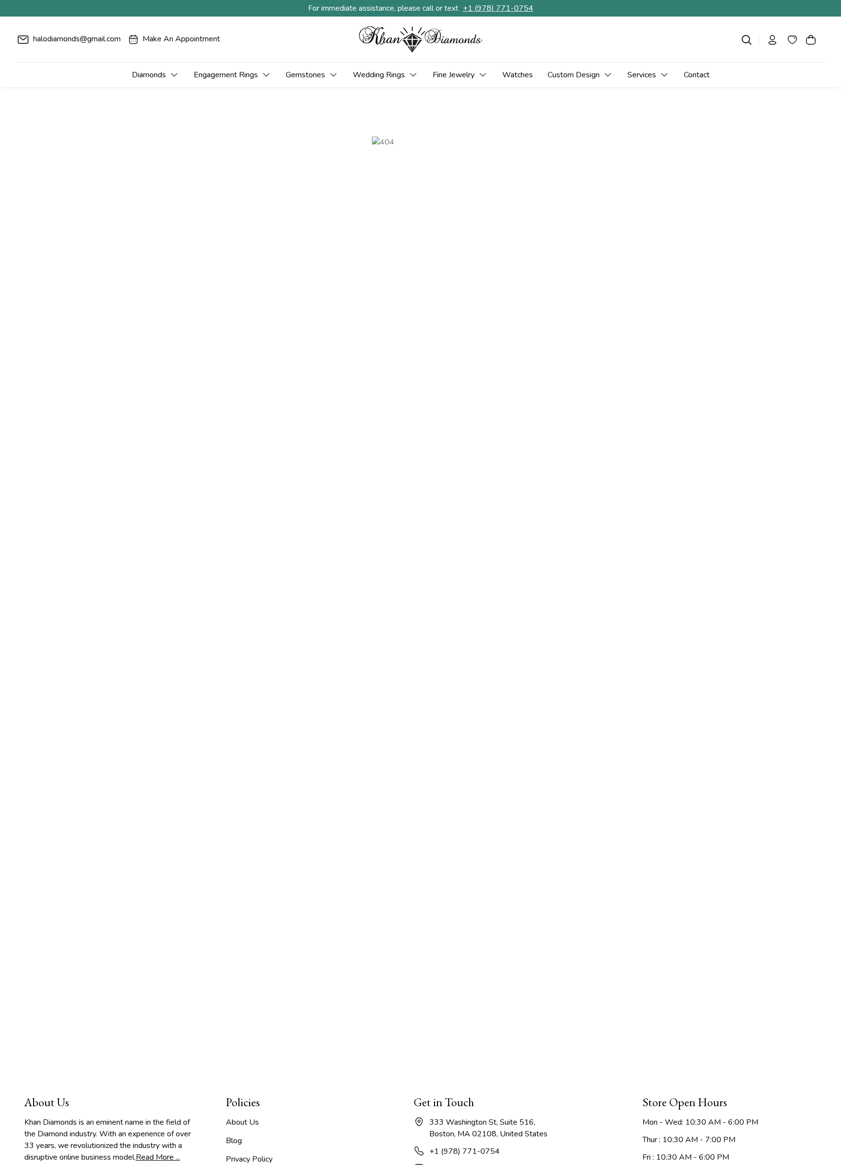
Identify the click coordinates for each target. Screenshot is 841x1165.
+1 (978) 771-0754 (498, 8)
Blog (234, 1140)
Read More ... (158, 1157)
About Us (242, 1122)
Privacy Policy (249, 1159)
